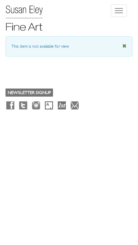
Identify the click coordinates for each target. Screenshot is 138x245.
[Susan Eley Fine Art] (28, 15)
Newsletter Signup (29, 92)
